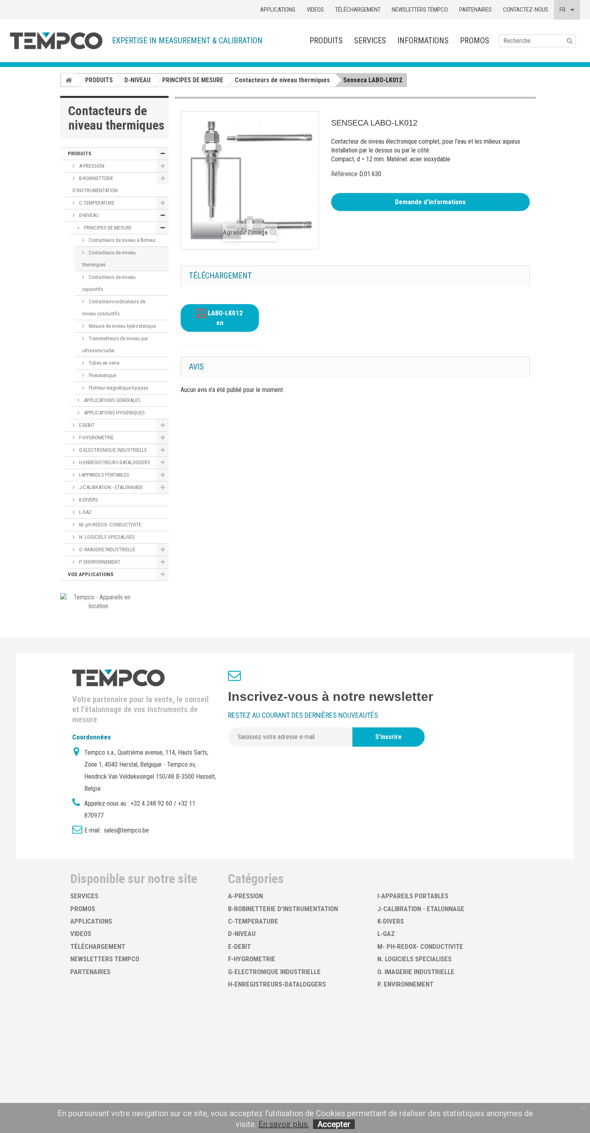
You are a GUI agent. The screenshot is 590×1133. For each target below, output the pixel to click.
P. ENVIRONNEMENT (99, 562)
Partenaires (475, 9)
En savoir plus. (283, 1124)
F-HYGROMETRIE (96, 438)
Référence (344, 174)
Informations (423, 40)
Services (370, 40)
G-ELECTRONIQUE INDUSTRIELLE (112, 450)
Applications (277, 9)
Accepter (333, 1124)
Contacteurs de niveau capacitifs (109, 283)
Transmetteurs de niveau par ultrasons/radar (115, 344)
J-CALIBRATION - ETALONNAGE (110, 487)
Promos (474, 40)
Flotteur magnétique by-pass (117, 388)
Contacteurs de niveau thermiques (109, 259)
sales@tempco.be (126, 830)
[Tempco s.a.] (56, 40)
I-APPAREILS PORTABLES (103, 475)
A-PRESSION (91, 166)
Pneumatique (101, 375)
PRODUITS (326, 40)
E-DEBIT (86, 425)
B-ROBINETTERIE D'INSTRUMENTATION (95, 184)
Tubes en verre (103, 363)
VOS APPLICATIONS (91, 574)
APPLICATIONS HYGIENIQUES (114, 413)
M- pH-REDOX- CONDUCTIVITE (109, 525)
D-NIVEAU (88, 215)
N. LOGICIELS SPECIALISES (106, 537)
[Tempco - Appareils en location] (98, 601)
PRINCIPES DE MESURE (107, 228)
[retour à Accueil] (68, 79)
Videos (315, 9)
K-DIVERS (88, 500)
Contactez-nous (525, 9)
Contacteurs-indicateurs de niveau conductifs (113, 307)
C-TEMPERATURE (96, 203)
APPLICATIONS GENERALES (111, 400)
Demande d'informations (430, 202)
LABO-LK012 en (224, 318)
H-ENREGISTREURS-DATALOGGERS (114, 462)
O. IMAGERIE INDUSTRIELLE (106, 549)
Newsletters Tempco (420, 9)
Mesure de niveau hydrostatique (121, 326)
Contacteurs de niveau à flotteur (121, 240)
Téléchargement (357, 9)
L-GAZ (85, 512)
